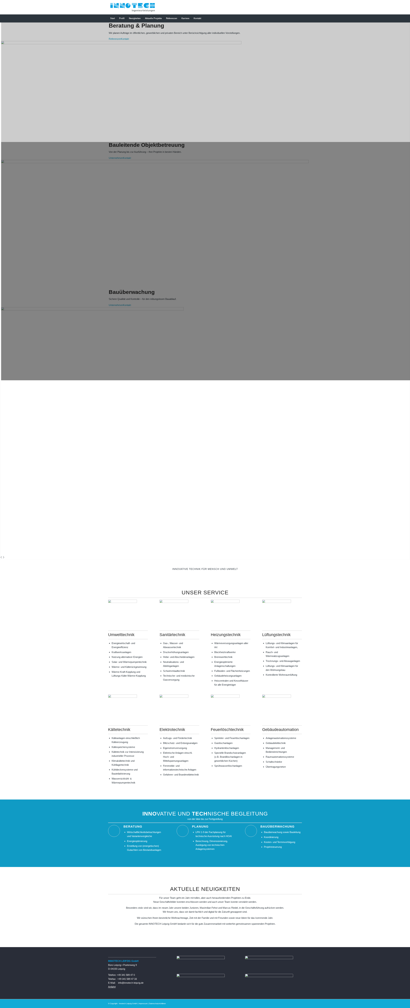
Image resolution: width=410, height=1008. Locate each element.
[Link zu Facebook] (289, 7)
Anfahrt (112, 986)
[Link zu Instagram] (299, 7)
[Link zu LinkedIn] (285, 7)
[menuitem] (112, 18)
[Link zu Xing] (294, 7)
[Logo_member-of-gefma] (269, 964)
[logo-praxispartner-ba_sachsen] (201, 964)
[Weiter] (3, 557)
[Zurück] (1, 557)
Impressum (143, 1003)
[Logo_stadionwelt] (269, 982)
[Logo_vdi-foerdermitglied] (201, 982)
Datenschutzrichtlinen (157, 1003)
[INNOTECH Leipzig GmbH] (132, 7)
